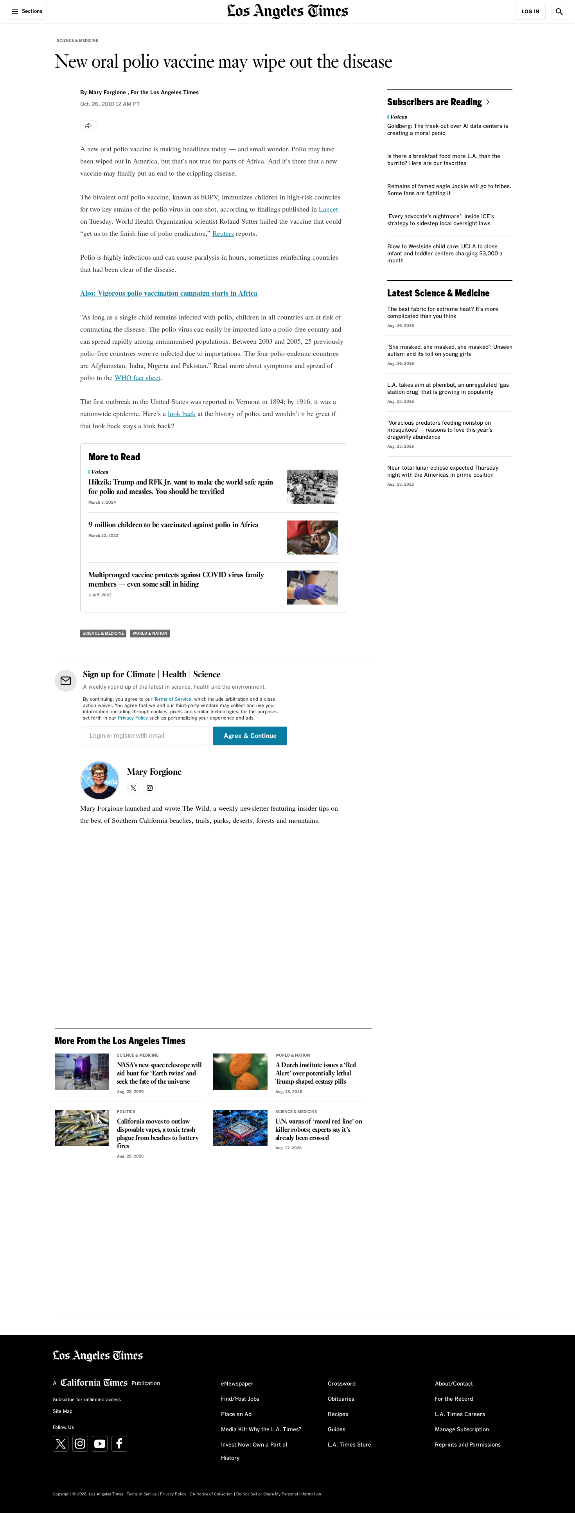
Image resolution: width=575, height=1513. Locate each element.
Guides (336, 1429)
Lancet (328, 209)
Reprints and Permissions (468, 1445)
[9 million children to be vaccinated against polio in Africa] (312, 537)
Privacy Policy (133, 718)
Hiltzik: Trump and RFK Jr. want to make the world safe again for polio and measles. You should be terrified (180, 487)
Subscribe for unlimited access (87, 1400)
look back (182, 413)
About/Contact (454, 1384)
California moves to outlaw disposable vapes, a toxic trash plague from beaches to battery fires (158, 1134)
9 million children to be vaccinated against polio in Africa (173, 525)
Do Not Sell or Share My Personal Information (278, 1494)
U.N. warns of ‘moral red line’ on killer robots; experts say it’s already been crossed (318, 1130)
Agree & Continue (250, 736)
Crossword (342, 1384)
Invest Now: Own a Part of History (254, 1451)
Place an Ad (236, 1414)
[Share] (88, 125)
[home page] (287, 10)
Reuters (223, 233)
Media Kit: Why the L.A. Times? (261, 1429)
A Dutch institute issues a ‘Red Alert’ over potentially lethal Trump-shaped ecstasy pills (315, 1074)
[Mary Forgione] (99, 780)
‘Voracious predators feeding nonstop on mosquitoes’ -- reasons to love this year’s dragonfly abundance (439, 430)
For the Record (454, 1399)
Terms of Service (172, 699)
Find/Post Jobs (240, 1399)
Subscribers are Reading (434, 101)
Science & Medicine (77, 41)
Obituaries (341, 1399)
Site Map (62, 1411)
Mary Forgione (154, 772)
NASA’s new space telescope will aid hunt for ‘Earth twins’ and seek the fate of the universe (159, 1074)
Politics (126, 1112)
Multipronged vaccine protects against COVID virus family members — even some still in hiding (176, 580)
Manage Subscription (462, 1429)
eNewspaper (237, 1384)
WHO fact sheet (137, 377)
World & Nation (150, 633)
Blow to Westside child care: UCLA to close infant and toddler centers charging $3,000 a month (445, 254)
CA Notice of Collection (211, 1494)
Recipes (338, 1414)
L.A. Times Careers (460, 1414)
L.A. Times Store (349, 1445)
